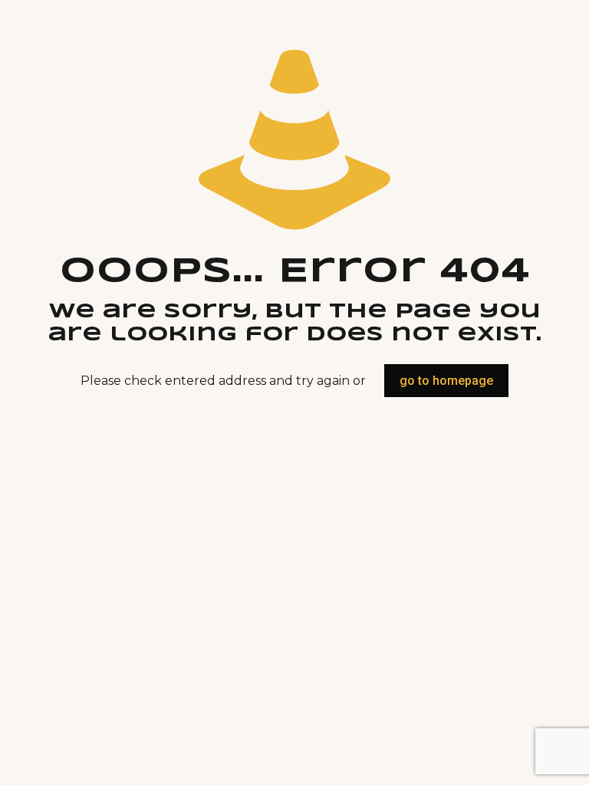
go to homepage (446, 380)
